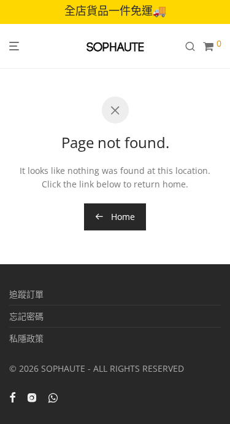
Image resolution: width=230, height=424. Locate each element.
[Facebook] (12, 396)
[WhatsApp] (53, 396)
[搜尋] (194, 46)
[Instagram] (31, 396)
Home (122, 216)
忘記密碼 (26, 316)
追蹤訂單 (26, 294)
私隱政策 (26, 338)
